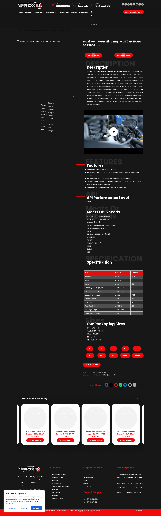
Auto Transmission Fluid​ (60, 486)
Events (85, 483)
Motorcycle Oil (57, 498)
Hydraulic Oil (56, 483)
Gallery (85, 480)
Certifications (88, 477)
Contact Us (87, 486)
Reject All (24, 508)
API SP (95, 375)
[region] (24, 501)
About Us (86, 474)
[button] (123, 4)
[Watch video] (113, 132)
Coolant (55, 495)
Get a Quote (93, 365)
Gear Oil (55, 480)
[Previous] (134, 399)
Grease (55, 489)
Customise (12, 508)
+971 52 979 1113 (91, 502)
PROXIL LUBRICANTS (99, 372)
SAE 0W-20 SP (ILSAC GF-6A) (107, 375)
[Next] (137, 399)
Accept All (36, 508)
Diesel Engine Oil (58, 477)
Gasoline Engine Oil (59, 474)
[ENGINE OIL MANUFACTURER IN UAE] (29, 5)
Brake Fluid (56, 492)
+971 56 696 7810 (92, 499)
